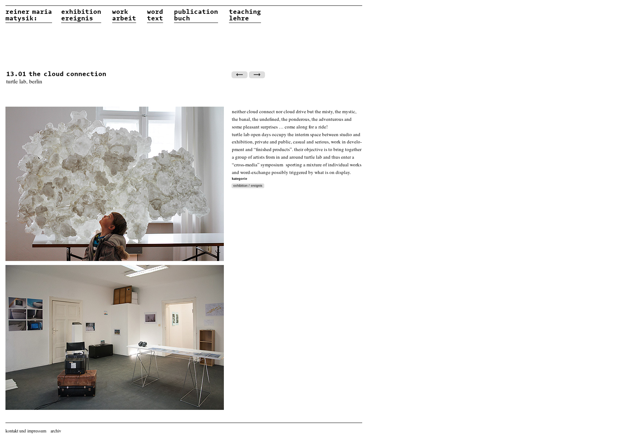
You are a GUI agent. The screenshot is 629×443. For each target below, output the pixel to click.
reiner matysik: (28, 15)
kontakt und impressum (25, 431)
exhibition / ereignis (247, 185)
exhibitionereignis (81, 15)
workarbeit (124, 15)
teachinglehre (245, 15)
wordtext (155, 15)
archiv (56, 431)
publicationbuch (196, 15)
